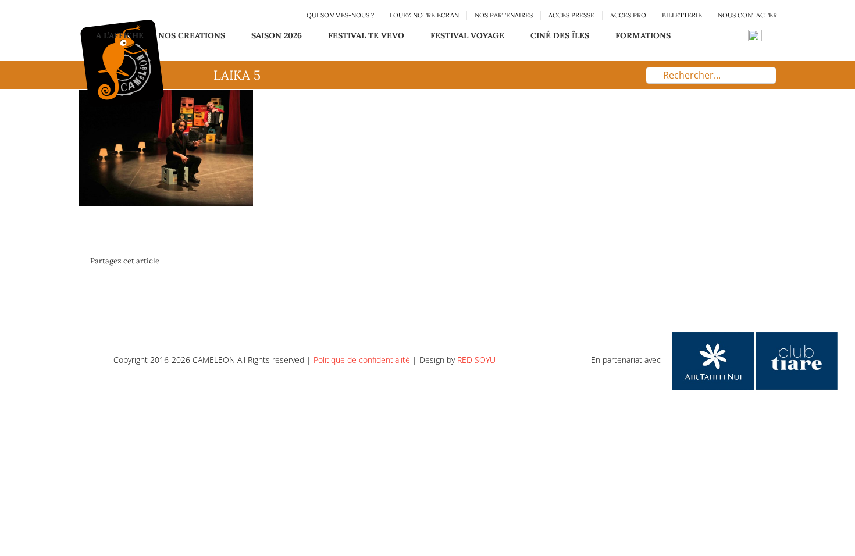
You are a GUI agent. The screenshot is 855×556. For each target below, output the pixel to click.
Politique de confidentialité (362, 359)
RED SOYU (476, 359)
